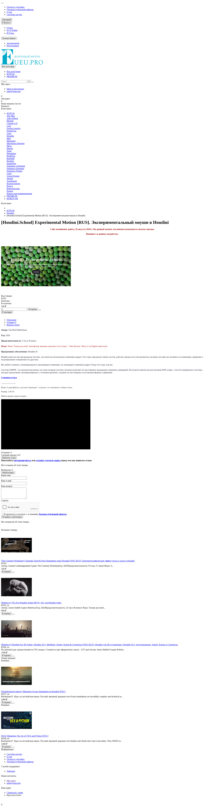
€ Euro (10, 28)
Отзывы (11, 322)
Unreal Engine (13, 176)
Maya (9, 146)
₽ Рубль (10, 33)
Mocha (10, 148)
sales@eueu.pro (14, 91)
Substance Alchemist (16, 166)
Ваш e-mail (6, 481)
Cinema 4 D (12, 123)
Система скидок (14, 14)
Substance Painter (14, 171)
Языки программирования (19, 193)
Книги (10, 186)
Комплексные (13, 188)
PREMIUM (12, 76)
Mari (9, 138)
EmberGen (11, 131)
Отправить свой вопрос (12, 517)
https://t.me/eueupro (15, 89)
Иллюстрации (13, 183)
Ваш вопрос (7, 486)
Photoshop (11, 153)
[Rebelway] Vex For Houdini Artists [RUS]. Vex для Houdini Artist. (31, 603)
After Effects (12, 118)
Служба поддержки (10, 766)
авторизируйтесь (22, 460)
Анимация (12, 181)
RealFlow (11, 156)
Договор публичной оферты (20, 9)
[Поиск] (32, 82)
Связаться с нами (15, 792)
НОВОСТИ (12, 198)
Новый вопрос (8, 473)
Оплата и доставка (15, 7)
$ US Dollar (12, 30)
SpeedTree (11, 163)
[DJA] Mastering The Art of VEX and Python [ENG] (24, 736)
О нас (9, 12)
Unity (9, 173)
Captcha (4, 500)
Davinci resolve (13, 128)
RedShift (11, 158)
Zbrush (10, 178)
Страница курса (9, 377)
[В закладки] (13, 572)
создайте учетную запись (48, 460)
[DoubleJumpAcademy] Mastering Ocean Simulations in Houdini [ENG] (33, 691)
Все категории (13, 71)
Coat (9, 126)
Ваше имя (5, 475)
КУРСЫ (11, 74)
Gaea (9, 133)
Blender (10, 121)
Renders (10, 161)
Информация (7, 749)
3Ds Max (11, 116)
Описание (11, 320)
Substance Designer (15, 168)
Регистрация (13, 46)
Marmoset (11, 141)
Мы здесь (11, 780)
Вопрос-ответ (13, 325)
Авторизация (13, 43)
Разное (10, 191)
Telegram (11, 771)
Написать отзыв (9, 458)
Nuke (9, 151)
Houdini (10, 136)
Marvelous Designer (16, 143)
